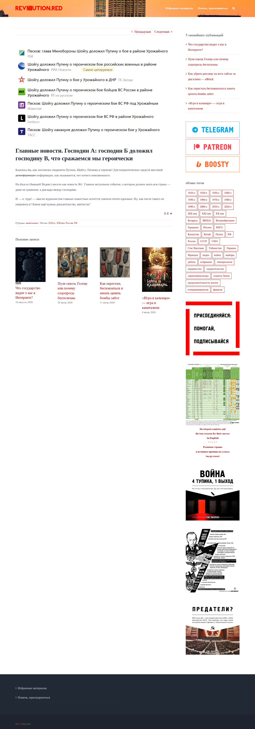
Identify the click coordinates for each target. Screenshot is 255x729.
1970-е (215, 199)
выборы (230, 255)
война (217, 255)
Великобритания (225, 220)
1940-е (227, 192)
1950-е (191, 199)
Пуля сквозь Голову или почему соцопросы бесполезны (115, 290)
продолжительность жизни (203, 282)
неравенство (195, 269)
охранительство (215, 269)
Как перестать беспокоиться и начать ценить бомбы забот (153, 290)
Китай (207, 234)
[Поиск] (233, 8)
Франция (193, 255)
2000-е (203, 206)
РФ (75, 223)
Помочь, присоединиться (34, 697)
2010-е (215, 206)
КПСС (219, 227)
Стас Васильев (196, 248)
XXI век (61, 223)
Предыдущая (142, 31)
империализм (224, 262)
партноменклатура (198, 275)
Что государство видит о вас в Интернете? (70, 292)
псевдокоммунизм (198, 289)
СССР (203, 241)
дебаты (191, 262)
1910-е (191, 192)
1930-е (215, 192)
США (215, 241)
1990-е (191, 206)
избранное (206, 262)
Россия (69, 223)
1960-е (203, 199)
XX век (220, 213)
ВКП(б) (207, 220)
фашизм (217, 289)
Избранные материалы (32, 688)
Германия (193, 227)
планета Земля (221, 275)
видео (206, 255)
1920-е (203, 192)
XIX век (192, 213)
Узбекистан (215, 248)
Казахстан (193, 234)
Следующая (161, 31)
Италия (207, 227)
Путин (219, 234)
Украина (231, 248)
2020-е (51, 223)
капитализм (32, 223)
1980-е (227, 199)
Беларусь (193, 220)
